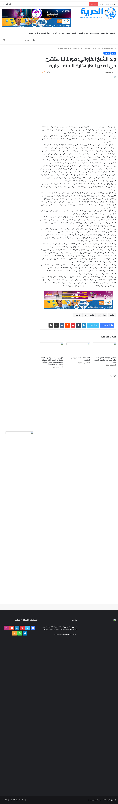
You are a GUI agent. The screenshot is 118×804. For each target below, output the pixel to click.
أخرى (55, 33)
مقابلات (107, 53)
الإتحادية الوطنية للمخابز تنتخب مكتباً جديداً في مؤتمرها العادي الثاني (105, 360)
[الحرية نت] (98, 13)
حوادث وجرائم (94, 33)
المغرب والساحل (83, 33)
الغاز (111, 315)
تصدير (76, 315)
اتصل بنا (31, 33)
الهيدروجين (88, 315)
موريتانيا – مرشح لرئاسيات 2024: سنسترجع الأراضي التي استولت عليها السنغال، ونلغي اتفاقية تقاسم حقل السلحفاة (52, 361)
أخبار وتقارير (104, 33)
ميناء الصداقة (45, 33)
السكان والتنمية (71, 33)
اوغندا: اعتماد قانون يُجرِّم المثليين (80, 359)
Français (62, 33)
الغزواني (101, 315)
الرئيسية (112, 33)
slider (106, 48)
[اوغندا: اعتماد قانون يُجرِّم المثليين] (78, 349)
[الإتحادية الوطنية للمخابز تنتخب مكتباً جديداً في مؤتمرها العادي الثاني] (104, 349)
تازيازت (37, 33)
